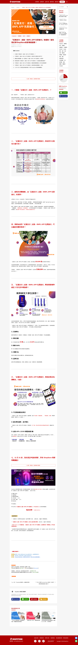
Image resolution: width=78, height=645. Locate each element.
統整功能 (60, 54)
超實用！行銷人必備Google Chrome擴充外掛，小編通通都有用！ (27, 554)
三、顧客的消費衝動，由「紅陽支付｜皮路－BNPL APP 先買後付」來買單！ (28, 58)
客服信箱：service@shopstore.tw (16, 641)
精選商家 (42, 638)
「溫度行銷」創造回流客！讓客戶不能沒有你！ (23, 555)
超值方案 (36, 638)
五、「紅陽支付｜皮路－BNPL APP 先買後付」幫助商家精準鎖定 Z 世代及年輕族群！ (30, 63)
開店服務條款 (59, 638)
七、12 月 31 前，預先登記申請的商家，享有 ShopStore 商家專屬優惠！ (28, 67)
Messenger (36, 568)
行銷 (60, 52)
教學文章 (47, 638)
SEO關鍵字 (65, 47)
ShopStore (66, 641)
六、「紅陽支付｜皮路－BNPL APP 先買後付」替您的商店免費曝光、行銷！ (28, 65)
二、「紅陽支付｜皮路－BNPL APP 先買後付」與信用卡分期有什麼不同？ (27, 56)
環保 (62, 56)
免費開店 (62, 1)
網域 (60, 56)
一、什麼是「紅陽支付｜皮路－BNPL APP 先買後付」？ (25, 54)
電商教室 (12, 7)
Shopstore (14, 36)
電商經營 (57, 1)
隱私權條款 (65, 638)
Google (65, 49)
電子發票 (60, 62)
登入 (67, 1)
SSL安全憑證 (61, 60)
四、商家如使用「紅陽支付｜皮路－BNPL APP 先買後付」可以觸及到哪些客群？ (29, 60)
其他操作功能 (61, 58)
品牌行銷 (47, 1)
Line (65, 60)
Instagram (61, 65)
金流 (24, 36)
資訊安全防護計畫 (51, 641)
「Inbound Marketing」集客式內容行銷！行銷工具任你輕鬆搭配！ (27, 557)
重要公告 (63, 52)
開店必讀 (64, 54)
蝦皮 (64, 62)
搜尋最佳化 (61, 47)
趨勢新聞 (52, 1)
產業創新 (42, 1)
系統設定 (28, 36)
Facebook (60, 49)
